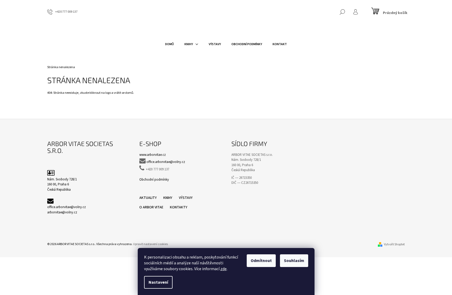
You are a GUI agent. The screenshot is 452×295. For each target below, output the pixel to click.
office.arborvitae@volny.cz (66, 207)
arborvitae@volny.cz (62, 212)
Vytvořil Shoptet (394, 244)
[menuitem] (169, 44)
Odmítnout (261, 261)
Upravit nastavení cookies (150, 244)
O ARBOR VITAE (151, 207)
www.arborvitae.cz (152, 154)
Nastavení (158, 282)
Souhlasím (294, 261)
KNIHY (167, 197)
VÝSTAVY (186, 197)
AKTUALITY (148, 197)
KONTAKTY (178, 207)
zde (223, 269)
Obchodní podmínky (154, 179)
